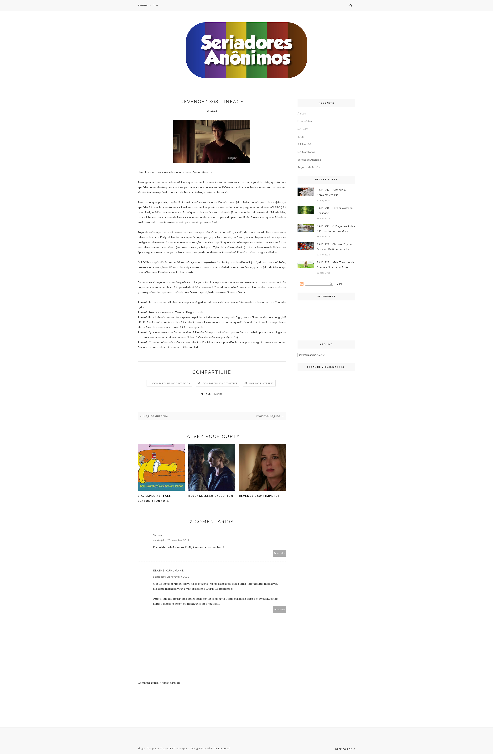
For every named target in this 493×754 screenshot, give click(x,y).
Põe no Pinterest (261, 383)
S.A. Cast (303, 128)
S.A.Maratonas (306, 151)
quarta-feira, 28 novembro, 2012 (171, 540)
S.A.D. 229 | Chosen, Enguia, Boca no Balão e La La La (334, 246)
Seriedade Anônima (309, 159)
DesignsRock (198, 748)
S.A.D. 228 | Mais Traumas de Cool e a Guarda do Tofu (335, 264)
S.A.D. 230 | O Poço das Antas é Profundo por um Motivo (336, 228)
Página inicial (148, 5)
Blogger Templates (148, 748)
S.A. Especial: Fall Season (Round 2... (155, 498)
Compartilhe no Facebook (171, 383)
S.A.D (301, 136)
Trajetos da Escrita (309, 167)
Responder (279, 553)
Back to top (344, 749)
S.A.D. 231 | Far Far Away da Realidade (335, 210)
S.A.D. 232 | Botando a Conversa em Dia (331, 192)
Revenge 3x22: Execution (210, 496)
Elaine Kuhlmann (168, 570)
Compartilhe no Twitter (220, 383)
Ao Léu (302, 113)
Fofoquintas (305, 121)
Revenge (217, 393)
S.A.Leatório (305, 144)
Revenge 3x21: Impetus (259, 496)
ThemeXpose (181, 748)
